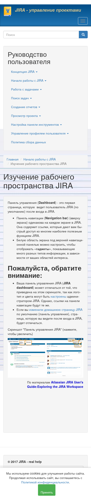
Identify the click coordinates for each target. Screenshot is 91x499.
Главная (13, 159)
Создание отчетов (24, 107)
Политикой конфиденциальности (45, 482)
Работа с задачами (25, 89)
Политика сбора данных (28, 142)
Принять (47, 492)
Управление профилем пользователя (38, 133)
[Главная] (7, 11)
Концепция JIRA (23, 71)
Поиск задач (20, 98)
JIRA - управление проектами (48, 10)
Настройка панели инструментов (35, 124)
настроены (58, 296)
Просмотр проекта (25, 115)
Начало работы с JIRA (27, 80)
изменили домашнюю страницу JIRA (55, 309)
